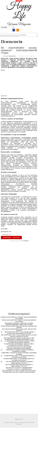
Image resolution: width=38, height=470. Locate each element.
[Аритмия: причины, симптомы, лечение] (19, 323)
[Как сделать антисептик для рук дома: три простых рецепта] (19, 326)
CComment (25, 240)
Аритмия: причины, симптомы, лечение (19, 324)
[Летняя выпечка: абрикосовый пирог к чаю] (19, 338)
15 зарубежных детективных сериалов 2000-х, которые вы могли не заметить (19, 344)
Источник (4, 229)
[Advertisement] (19, 263)
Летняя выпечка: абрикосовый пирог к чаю (19, 339)
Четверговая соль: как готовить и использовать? (19, 372)
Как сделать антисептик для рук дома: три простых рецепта (19, 329)
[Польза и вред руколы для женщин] (19, 347)
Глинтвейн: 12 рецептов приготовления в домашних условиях (19, 353)
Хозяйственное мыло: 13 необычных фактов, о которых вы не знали (19, 359)
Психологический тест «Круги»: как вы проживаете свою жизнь (19, 320)
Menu (3, 35)
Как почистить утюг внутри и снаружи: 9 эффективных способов (19, 365)
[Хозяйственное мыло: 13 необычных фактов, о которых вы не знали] (19, 356)
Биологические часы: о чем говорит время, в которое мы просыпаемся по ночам (19, 335)
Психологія (12, 56)
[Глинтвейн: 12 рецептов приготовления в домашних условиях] (19, 350)
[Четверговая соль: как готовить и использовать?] (19, 370)
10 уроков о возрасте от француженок (19, 369)
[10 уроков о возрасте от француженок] (19, 367)
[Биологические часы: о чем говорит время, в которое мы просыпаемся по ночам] (19, 332)
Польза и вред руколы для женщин (19, 348)
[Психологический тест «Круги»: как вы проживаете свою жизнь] (19, 317)
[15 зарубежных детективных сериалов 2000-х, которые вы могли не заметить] (19, 341)
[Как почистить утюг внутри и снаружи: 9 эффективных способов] (19, 362)
